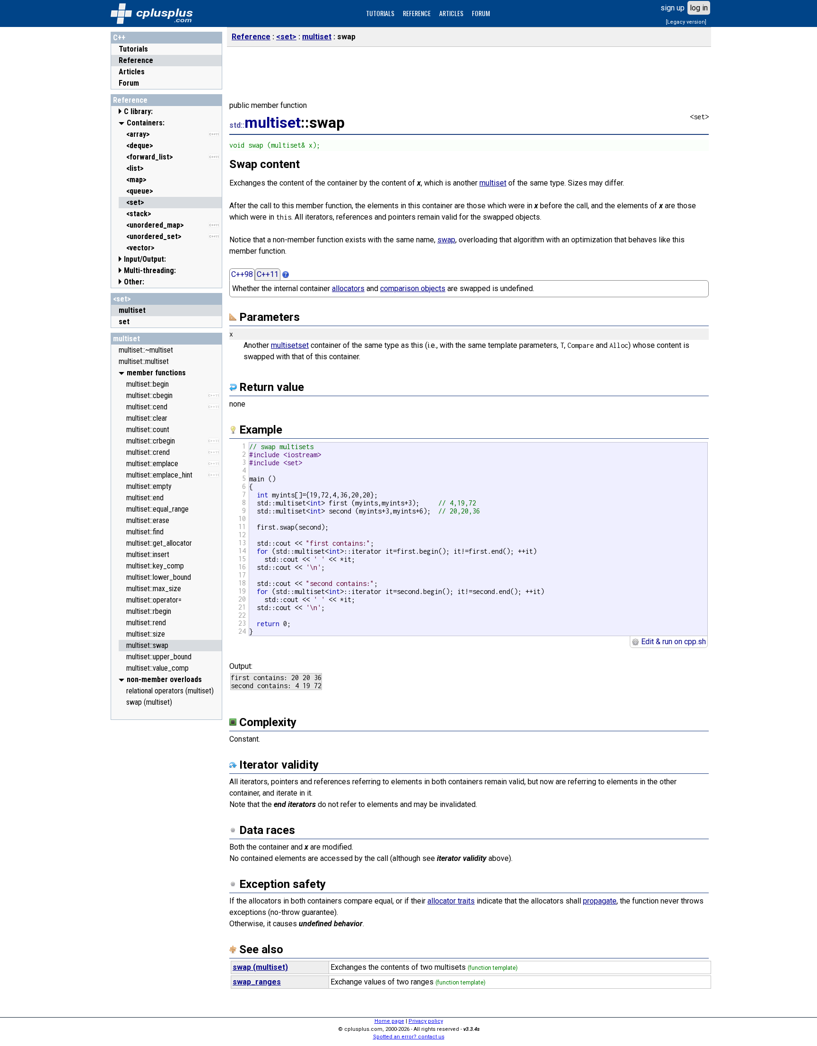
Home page (389, 1021)
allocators (348, 288)
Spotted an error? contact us (408, 1037)
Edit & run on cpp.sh (672, 641)
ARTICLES (451, 13)
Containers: (146, 122)
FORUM (481, 13)
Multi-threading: (150, 270)
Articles (132, 71)
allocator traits (451, 900)
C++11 (267, 274)
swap (446, 239)
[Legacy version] (686, 22)
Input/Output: (145, 259)
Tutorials (133, 48)
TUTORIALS (380, 13)
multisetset (290, 345)
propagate (600, 900)
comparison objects (412, 288)
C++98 (242, 274)
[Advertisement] (166, 867)
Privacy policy (425, 1021)
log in (699, 7)
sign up (673, 7)
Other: (134, 281)
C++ (119, 37)
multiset (126, 338)
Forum (129, 83)
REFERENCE (417, 13)
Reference (136, 60)
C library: (138, 111)
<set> (122, 298)
